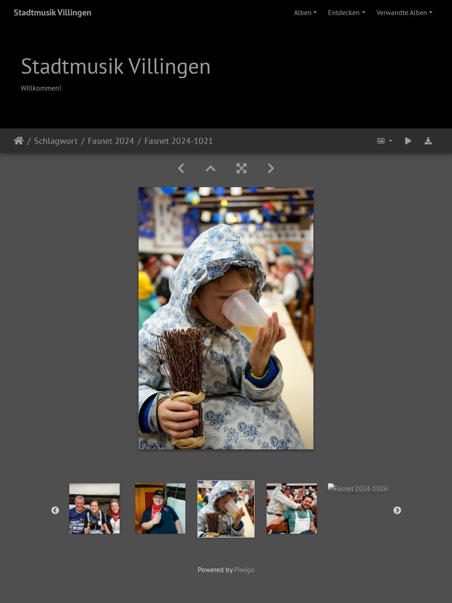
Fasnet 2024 (111, 141)
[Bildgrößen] (384, 141)
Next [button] (397, 510)
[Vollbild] (241, 168)
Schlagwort (56, 141)
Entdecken (344, 12)
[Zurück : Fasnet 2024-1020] (181, 168)
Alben (303, 12)
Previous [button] (55, 510)
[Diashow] (408, 141)
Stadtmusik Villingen (52, 12)
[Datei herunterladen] (428, 141)
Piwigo (244, 569)
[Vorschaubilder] (210, 168)
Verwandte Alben (402, 12)
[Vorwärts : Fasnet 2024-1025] (271, 168)
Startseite (19, 140)
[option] (95, 508)
